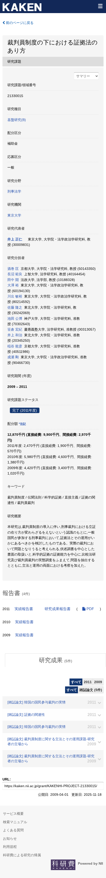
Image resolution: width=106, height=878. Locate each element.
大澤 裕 (13, 285)
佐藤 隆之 (14, 307)
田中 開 (13, 280)
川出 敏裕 (14, 296)
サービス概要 (13, 814)
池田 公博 (14, 318)
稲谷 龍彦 (14, 346)
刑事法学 (14, 191)
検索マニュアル (15, 822)
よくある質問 (13, 830)
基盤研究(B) (16, 120)
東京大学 (14, 215)
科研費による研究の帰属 (22, 855)
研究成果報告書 (58, 609)
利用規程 (10, 847)
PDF (90, 609)
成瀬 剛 (13, 357)
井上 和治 (14, 335)
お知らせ (10, 838)
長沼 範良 (14, 274)
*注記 (22, 424)
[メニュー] (100, 5)
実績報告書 (24, 609)
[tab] (55, 660)
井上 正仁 (14, 239)
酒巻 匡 (13, 269)
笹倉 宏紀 (14, 329)
